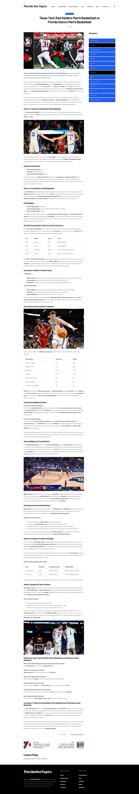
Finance (93, 54)
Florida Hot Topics (35, 6)
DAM (71, 26)
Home (53, 6)
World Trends (95, 100)
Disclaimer (63, 781)
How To (92, 68)
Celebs (92, 45)
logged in (33, 758)
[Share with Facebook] (71, 734)
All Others (94, 40)
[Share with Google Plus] (75, 734)
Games (92, 58)
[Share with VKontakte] (81, 734)
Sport (97, 6)
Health (92, 63)
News (92, 77)
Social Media (62, 6)
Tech (82, 6)
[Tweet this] (73, 734)
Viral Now (93, 95)
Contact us (105, 6)
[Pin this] (79, 734)
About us (62, 784)
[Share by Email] (83, 734)
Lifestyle (90, 6)
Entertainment (73, 6)
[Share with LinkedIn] (77, 734)
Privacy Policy (64, 778)
